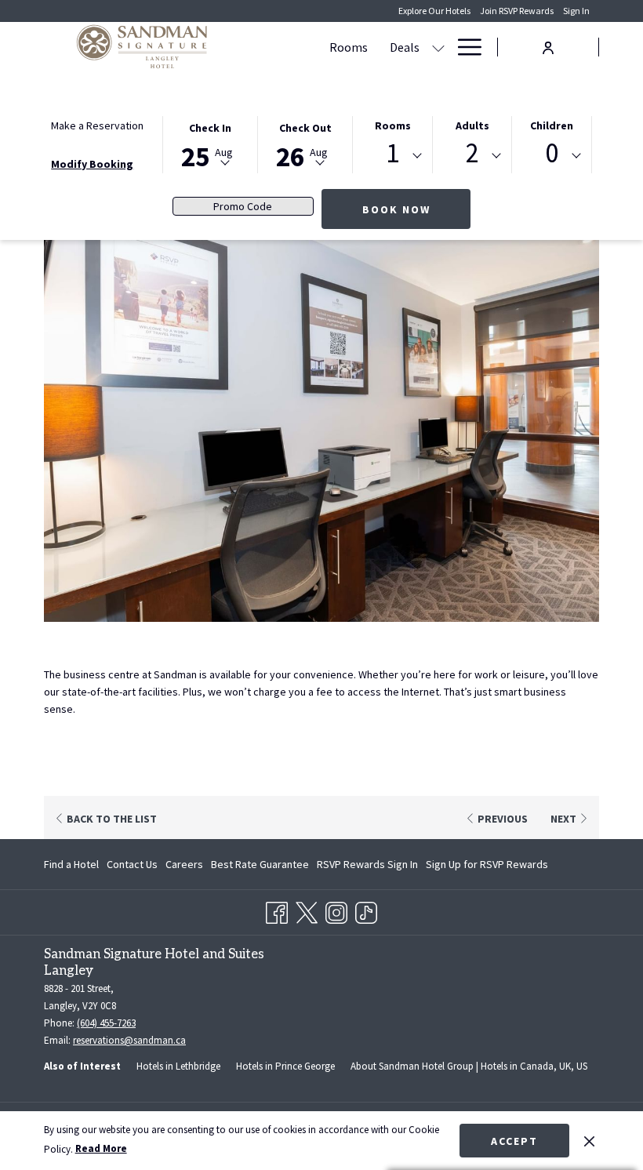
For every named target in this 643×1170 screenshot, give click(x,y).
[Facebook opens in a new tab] (277, 910)
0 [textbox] (551, 153)
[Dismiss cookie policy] (589, 1140)
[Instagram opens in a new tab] (336, 910)
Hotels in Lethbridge (178, 1066)
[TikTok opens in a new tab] (366, 910)
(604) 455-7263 (106, 1023)
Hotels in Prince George (285, 1066)
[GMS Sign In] (548, 46)
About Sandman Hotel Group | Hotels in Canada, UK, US (469, 1066)
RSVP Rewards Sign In (367, 867)
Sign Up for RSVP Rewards (487, 867)
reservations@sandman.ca (129, 1040)
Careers (184, 864)
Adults (472, 125)
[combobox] (392, 156)
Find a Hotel (71, 864)
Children (551, 125)
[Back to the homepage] (142, 47)
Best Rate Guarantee (260, 864)
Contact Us (132, 864)
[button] (210, 143)
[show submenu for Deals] (438, 47)
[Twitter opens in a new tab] (307, 910)
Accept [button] (514, 1141)
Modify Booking (92, 164)
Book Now (396, 209)
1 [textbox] (392, 153)
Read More (101, 1148)
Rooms (393, 125)
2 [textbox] (472, 153)
